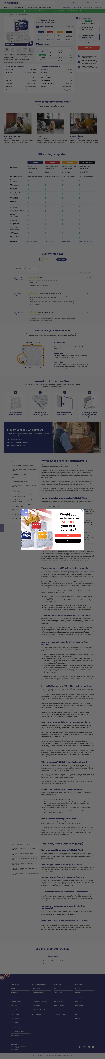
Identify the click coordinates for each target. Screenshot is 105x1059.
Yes (68, 535)
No (68, 541)
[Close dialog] (82, 510)
